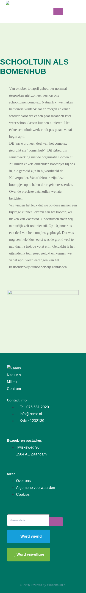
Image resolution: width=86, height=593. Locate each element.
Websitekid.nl (56, 585)
